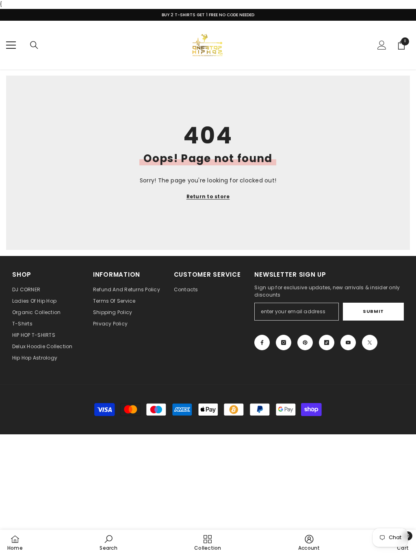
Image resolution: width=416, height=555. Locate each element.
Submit (373, 311)
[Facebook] (262, 342)
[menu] (11, 45)
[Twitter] (369, 342)
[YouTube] (348, 342)
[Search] (34, 45)
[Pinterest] (305, 342)
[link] (108, 542)
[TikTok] (326, 342)
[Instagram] (283, 342)
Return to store (208, 196)
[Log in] (381, 45)
